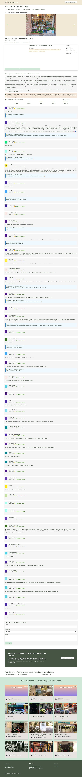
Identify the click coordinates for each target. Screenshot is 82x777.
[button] (8, 25)
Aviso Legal (31, 767)
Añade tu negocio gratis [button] (71, 2)
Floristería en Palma (46, 674)
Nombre (7, 624)
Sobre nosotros (8, 766)
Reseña (6, 634)
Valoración (7, 629)
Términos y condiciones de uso (35, 766)
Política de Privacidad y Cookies (36, 768)
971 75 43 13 (23, 69)
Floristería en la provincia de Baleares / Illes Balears (16, 674)
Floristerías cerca (13, 2)
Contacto (56, 766)
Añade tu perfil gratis (9, 767)
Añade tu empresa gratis (67, 658)
